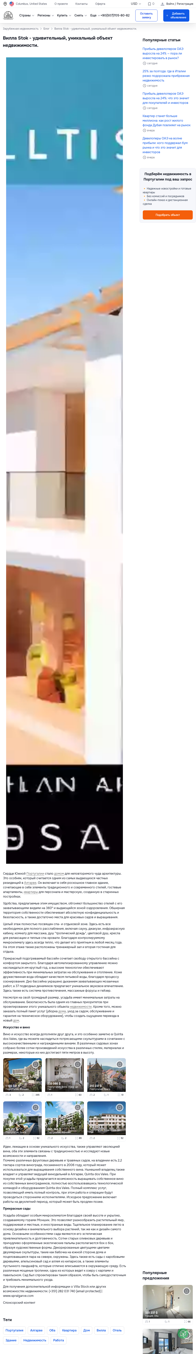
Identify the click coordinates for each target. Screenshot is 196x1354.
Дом (86, 1330)
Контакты (81, 4)
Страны (25, 15)
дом (16, 1020)
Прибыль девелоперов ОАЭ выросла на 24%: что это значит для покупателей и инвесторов (166, 98)
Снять (78, 15)
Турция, (149, 1315)
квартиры (31, 892)
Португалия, (13, 1089)
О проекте (61, 4)
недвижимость (34, 1340)
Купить (62, 15)
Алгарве (30, 883)
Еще (93, 15)
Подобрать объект (168, 215)
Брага (107, 1089)
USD (134, 4)
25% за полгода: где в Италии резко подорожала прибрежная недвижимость (166, 75)
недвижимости (81, 1007)
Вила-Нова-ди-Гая (63, 1088)
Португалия (14, 1330)
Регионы (44, 15)
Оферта (100, 4)
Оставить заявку (146, 15)
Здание (11, 1340)
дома (62, 1011)
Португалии (35, 874)
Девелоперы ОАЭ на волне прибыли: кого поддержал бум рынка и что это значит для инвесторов (165, 145)
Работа (58, 1340)
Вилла (101, 1330)
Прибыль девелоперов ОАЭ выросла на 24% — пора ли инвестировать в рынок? (163, 53)
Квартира (69, 1330)
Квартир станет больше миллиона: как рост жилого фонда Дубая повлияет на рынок (166, 120)
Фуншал (24, 1089)
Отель (117, 1330)
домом (59, 874)
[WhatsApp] (183, 1333)
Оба (52, 1330)
